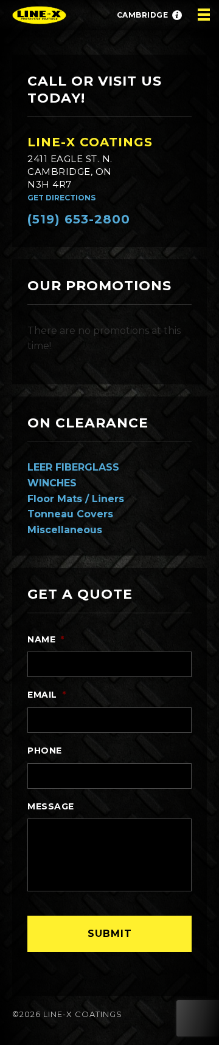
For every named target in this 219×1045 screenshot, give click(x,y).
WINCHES (52, 483)
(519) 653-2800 (78, 219)
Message (50, 806)
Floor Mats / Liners (75, 499)
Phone (44, 750)
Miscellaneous (64, 530)
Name (45, 639)
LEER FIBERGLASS (73, 467)
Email (46, 694)
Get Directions (61, 197)
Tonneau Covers (70, 514)
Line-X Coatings (90, 142)
